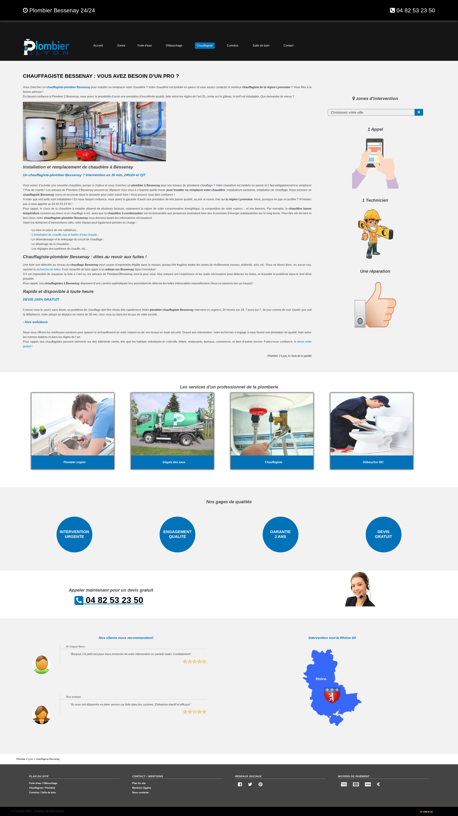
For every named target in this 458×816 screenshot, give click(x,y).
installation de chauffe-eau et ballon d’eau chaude (65, 234)
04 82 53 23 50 (415, 10)
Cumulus (34, 792)
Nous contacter (140, 792)
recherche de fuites (48, 269)
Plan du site (138, 783)
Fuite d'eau (35, 783)
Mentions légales (141, 787)
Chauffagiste (36, 787)
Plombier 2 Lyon (24, 759)
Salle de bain (48, 792)
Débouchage (50, 783)
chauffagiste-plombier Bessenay (68, 87)
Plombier (50, 787)
